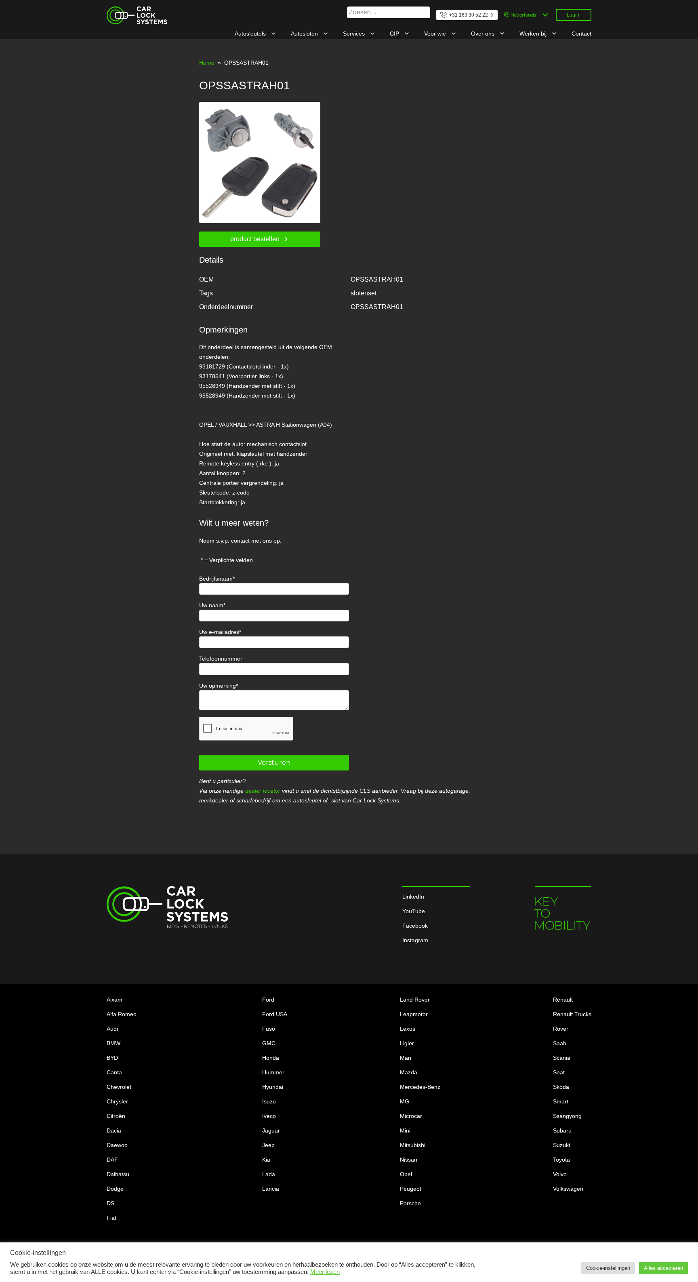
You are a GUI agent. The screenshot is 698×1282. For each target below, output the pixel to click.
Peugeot (410, 1188)
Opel (406, 1174)
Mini (405, 1130)
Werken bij (533, 33)
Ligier (407, 1043)
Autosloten (305, 33)
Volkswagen (568, 1188)
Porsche (410, 1203)
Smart (560, 1101)
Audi (112, 1028)
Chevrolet (119, 1087)
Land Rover (415, 999)
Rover (560, 1028)
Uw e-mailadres (219, 632)
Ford (268, 999)
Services (354, 33)
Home (206, 62)
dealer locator (262, 790)
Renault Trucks (572, 1014)
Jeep (268, 1145)
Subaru (562, 1130)
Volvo (560, 1174)
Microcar (411, 1116)
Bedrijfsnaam (216, 578)
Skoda (561, 1087)
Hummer (273, 1072)
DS (110, 1203)
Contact (581, 33)
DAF (112, 1159)
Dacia (114, 1130)
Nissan (408, 1159)
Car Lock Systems (130, 11)
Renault (563, 999)
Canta (114, 1072)
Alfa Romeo (122, 1014)
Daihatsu (118, 1174)
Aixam (114, 999)
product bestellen (255, 239)
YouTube (413, 911)
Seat (559, 1072)
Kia (266, 1159)
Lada (268, 1174)
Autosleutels (251, 33)
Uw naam (211, 605)
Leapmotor (414, 1014)
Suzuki (561, 1145)
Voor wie (436, 33)
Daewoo (117, 1145)
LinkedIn (413, 896)
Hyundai (272, 1087)
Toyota (561, 1159)
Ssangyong (567, 1116)
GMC (268, 1043)
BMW (113, 1043)
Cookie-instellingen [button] (608, 1268)
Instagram (415, 940)
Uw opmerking (217, 685)
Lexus (407, 1028)
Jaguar (271, 1130)
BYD (112, 1058)
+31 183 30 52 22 (468, 15)
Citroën (116, 1116)
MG (404, 1101)
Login (573, 15)
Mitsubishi (412, 1145)
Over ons (483, 33)
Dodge (115, 1188)
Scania (561, 1058)
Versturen (274, 762)
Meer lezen (325, 1272)
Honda (270, 1058)
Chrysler (117, 1101)
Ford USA (274, 1014)
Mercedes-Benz (420, 1087)
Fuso (268, 1028)
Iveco (269, 1116)
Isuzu (269, 1101)
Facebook (415, 925)
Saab (559, 1043)
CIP (395, 33)
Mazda (408, 1072)
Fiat (111, 1218)
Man (405, 1058)
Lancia (270, 1188)
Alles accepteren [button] (663, 1268)
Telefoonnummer (220, 658)
